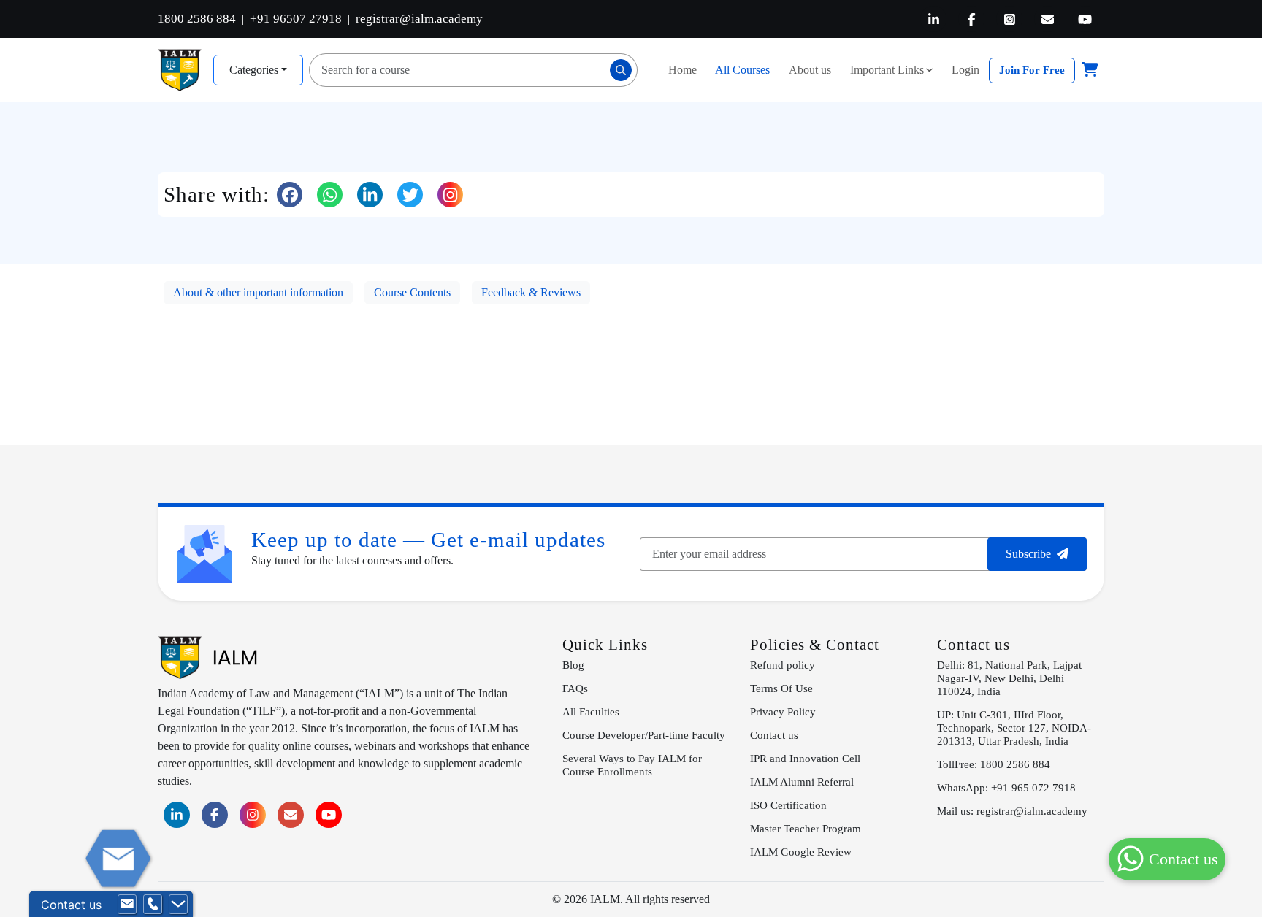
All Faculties (590, 711)
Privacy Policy (783, 711)
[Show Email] (127, 904)
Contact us (774, 735)
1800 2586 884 (197, 19)
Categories (253, 70)
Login (965, 70)
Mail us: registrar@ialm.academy (1012, 811)
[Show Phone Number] (152, 904)
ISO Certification (788, 805)
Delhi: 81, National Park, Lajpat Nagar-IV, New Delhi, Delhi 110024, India (1009, 678)
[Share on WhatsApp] (330, 194)
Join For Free (1032, 70)
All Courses (742, 70)
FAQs (575, 688)
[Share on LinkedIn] (370, 194)
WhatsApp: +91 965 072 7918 (1006, 787)
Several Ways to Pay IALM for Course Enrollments (632, 765)
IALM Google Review (801, 851)
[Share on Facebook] (289, 194)
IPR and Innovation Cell (805, 758)
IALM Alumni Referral (802, 781)
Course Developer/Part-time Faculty (643, 735)
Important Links (895, 70)
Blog (573, 665)
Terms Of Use (781, 688)
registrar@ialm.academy (419, 19)
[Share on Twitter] (410, 194)
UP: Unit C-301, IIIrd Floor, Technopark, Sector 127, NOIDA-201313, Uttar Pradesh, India (1014, 727)
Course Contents (412, 292)
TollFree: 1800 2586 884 (993, 764)
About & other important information (258, 292)
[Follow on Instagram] (450, 194)
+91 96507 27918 (296, 19)
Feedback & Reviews (531, 292)
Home (682, 70)
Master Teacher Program (805, 828)
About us (810, 70)
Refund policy (782, 665)
